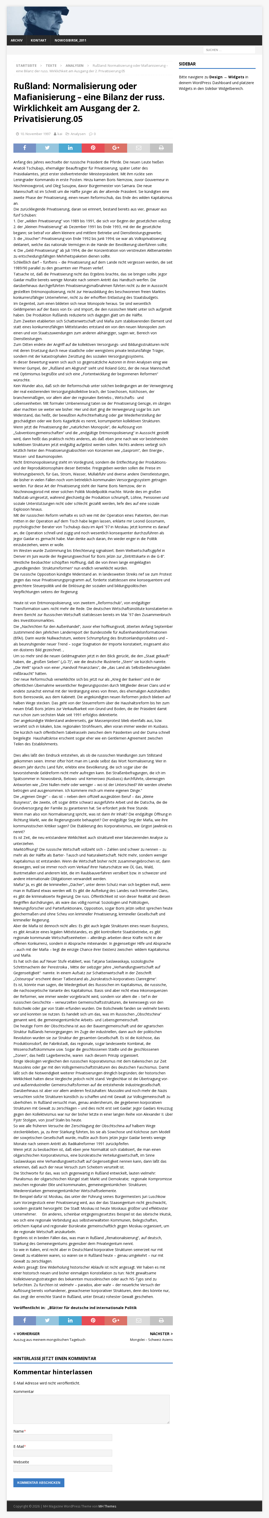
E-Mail (18, 1446)
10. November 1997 (35, 133)
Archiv (17, 40)
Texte (51, 65)
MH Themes (107, 1506)
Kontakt (38, 40)
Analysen (78, 133)
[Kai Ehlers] (134, 31)
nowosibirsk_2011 (70, 40)
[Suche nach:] (229, 49)
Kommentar (23, 1391)
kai (60, 133)
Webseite (21, 1461)
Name (18, 1431)
